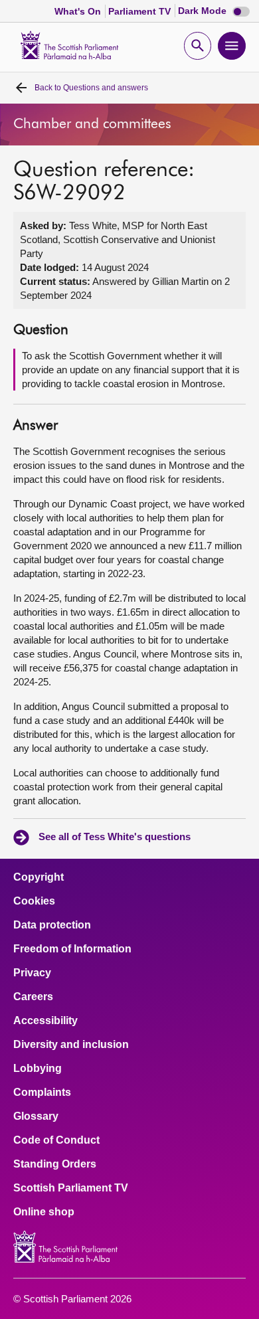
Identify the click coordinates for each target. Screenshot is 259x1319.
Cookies (34, 901)
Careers (33, 997)
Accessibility (45, 1020)
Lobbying (37, 1068)
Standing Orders (54, 1164)
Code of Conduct (56, 1140)
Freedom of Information (72, 949)
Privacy (32, 973)
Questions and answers (91, 87)
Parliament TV (140, 11)
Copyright (38, 877)
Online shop (43, 1212)
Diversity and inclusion (71, 1044)
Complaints (42, 1092)
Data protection (52, 925)
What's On (79, 11)
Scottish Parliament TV (70, 1188)
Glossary (35, 1116)
